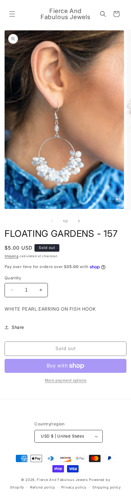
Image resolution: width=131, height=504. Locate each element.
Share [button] (18, 327)
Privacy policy (74, 487)
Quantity (13, 277)
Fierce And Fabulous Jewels (62, 480)
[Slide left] (52, 221)
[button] (12, 14)
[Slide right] (79, 221)
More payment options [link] (66, 380)
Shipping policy (106, 487)
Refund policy (42, 487)
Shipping (12, 256)
